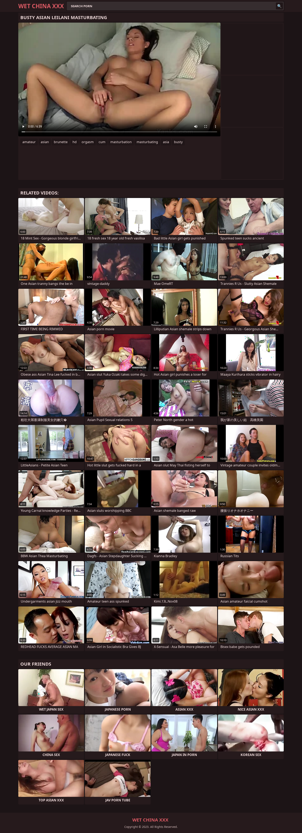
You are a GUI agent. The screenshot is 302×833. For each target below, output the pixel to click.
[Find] (279, 5)
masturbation (121, 142)
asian (45, 142)
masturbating (147, 142)
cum (102, 142)
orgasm (88, 142)
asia (166, 142)
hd (75, 142)
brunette (61, 142)
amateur (29, 142)
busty (178, 142)
